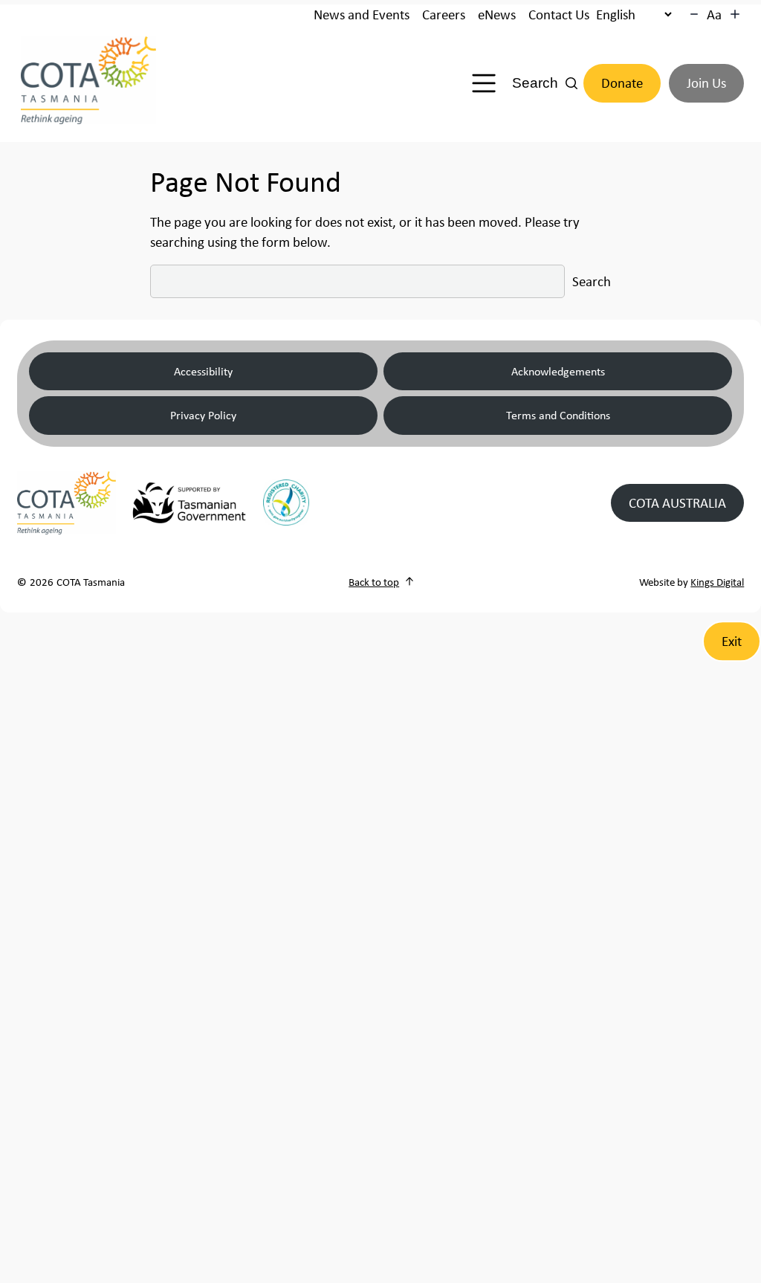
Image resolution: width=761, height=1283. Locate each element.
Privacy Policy (203, 415)
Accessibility (203, 371)
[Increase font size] (735, 14)
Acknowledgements (558, 371)
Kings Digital (717, 581)
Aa (714, 14)
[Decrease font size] (694, 14)
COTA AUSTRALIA (677, 503)
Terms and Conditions (558, 415)
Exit (732, 641)
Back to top (374, 581)
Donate (622, 83)
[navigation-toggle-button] (483, 83)
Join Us (706, 83)
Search (591, 281)
